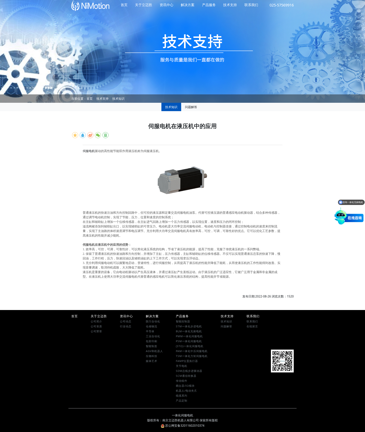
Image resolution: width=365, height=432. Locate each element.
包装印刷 (151, 341)
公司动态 (125, 321)
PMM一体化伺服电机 (189, 336)
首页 (124, 4)
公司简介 (96, 321)
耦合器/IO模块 (185, 385)
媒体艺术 (151, 361)
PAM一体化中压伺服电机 (192, 351)
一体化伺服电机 (182, 415)
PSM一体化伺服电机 (189, 341)
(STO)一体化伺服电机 (189, 346)
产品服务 (209, 4)
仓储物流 (151, 326)
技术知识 (118, 98)
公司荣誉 (96, 331)
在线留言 (252, 326)
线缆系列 (181, 395)
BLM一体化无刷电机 (189, 331)
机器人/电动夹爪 (186, 390)
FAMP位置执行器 (187, 361)
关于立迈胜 (143, 4)
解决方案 (187, 4)
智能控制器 (183, 321)
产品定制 (181, 400)
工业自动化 (153, 336)
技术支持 (230, 4)
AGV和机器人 (154, 351)
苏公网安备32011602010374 (184, 425)
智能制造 (151, 346)
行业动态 (125, 326)
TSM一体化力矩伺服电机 (192, 356)
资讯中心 (166, 4)
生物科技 (151, 356)
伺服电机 (89, 151)
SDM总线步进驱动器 (189, 371)
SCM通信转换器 (186, 376)
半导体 (150, 331)
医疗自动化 (153, 321)
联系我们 (251, 4)
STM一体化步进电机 (189, 326)
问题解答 (191, 107)
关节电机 (181, 366)
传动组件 (181, 381)
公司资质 (96, 326)
